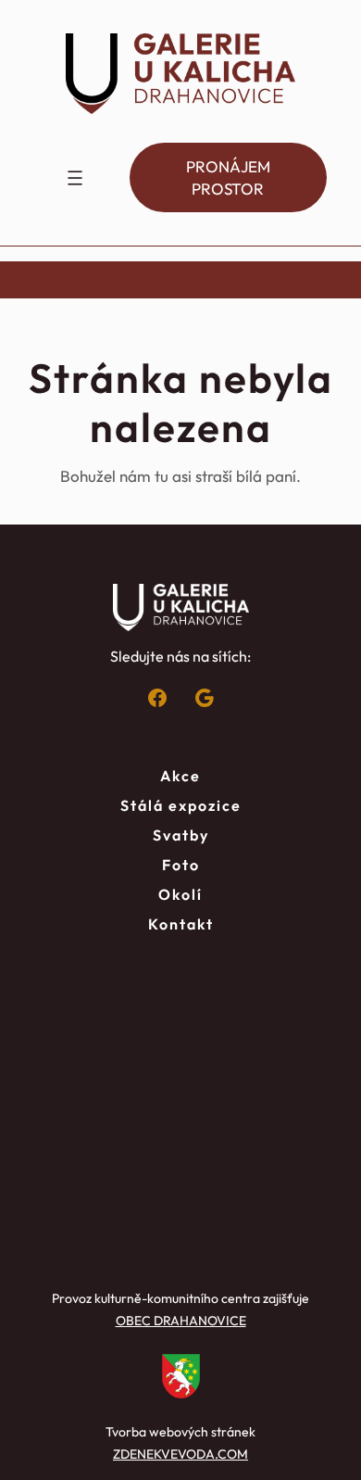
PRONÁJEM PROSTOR (228, 177)
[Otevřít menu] (75, 178)
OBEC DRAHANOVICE (181, 1320)
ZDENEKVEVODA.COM (180, 1454)
